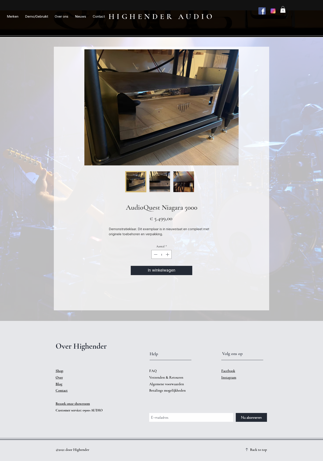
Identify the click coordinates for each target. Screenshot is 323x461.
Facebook (228, 370)
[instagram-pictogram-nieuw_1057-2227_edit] (273, 11)
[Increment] (168, 254)
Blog (59, 384)
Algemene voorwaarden (166, 384)
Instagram (228, 377)
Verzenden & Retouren (166, 377)
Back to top (258, 449)
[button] (13, 16)
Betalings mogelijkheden (168, 390)
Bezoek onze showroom (73, 403)
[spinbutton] (161, 254)
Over (59, 377)
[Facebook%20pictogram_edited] (262, 11)
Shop (59, 370)
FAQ (153, 370)
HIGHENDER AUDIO (162, 16)
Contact (62, 390)
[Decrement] (155, 254)
